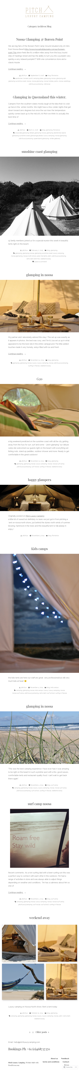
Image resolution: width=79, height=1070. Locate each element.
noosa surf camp (58, 464)
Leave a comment (40, 262)
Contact (66, 1062)
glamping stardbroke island (56, 133)
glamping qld (61, 78)
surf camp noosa (39, 804)
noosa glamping (37, 81)
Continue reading (15, 69)
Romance (55, 75)
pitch (49, 256)
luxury (34, 363)
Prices (66, 1065)
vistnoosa (47, 84)
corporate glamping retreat (24, 133)
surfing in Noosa (34, 366)
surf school (51, 693)
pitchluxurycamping (36, 84)
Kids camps (39, 548)
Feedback (65, 1058)
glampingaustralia (36, 136)
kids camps (55, 687)
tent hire (37, 259)
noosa (29, 81)
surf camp (54, 785)
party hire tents (42, 256)
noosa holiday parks (51, 81)
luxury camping (49, 136)
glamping (49, 130)
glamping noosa (50, 78)
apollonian (19, 78)
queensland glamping (41, 138)
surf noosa (35, 467)
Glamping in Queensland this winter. (39, 97)
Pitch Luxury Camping (35, 516)
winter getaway (55, 138)
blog (49, 75)
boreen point (28, 78)
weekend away (45, 259)
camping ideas (38, 78)
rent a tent (30, 259)
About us (54, 1058)
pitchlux (24, 75)
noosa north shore (29, 256)
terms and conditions (51, 1062)
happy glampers (39, 479)
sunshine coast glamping (39, 151)
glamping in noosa (39, 275)
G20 (39, 379)
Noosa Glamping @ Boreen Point (39, 39)
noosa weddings (64, 81)
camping (19, 690)
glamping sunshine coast (17, 81)
